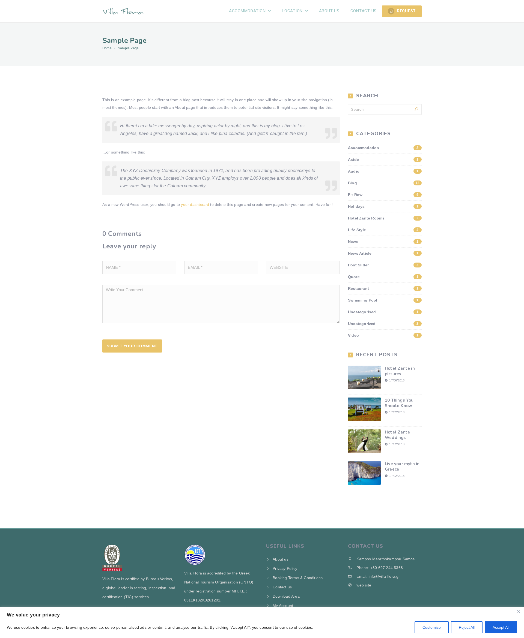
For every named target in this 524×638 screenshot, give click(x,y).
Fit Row (383, 194)
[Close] (518, 611)
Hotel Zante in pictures (400, 371)
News (383, 241)
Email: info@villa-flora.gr (377, 576)
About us (280, 559)
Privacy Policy (285, 568)
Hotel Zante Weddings (397, 434)
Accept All (501, 627)
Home (107, 48)
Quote (383, 277)
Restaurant (383, 288)
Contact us (282, 587)
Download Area (286, 596)
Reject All (467, 627)
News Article (383, 253)
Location (293, 10)
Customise (431, 627)
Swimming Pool (383, 300)
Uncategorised (383, 312)
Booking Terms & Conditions (298, 578)
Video (383, 335)
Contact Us (363, 10)
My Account (283, 605)
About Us (329, 10)
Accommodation (248, 10)
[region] (262, 622)
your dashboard (195, 204)
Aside (383, 159)
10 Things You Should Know (399, 403)
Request (406, 11)
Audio (383, 171)
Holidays (383, 206)
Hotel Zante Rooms (383, 218)
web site (363, 585)
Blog (383, 183)
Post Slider (383, 265)
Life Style (383, 230)
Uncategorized (383, 323)
